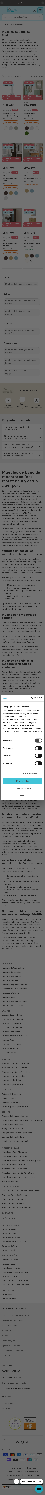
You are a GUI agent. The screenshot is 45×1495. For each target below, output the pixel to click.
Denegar (22, 795)
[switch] (38, 748)
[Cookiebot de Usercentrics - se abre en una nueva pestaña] (31, 698)
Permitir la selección (22, 788)
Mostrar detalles (30, 773)
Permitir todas (22, 781)
